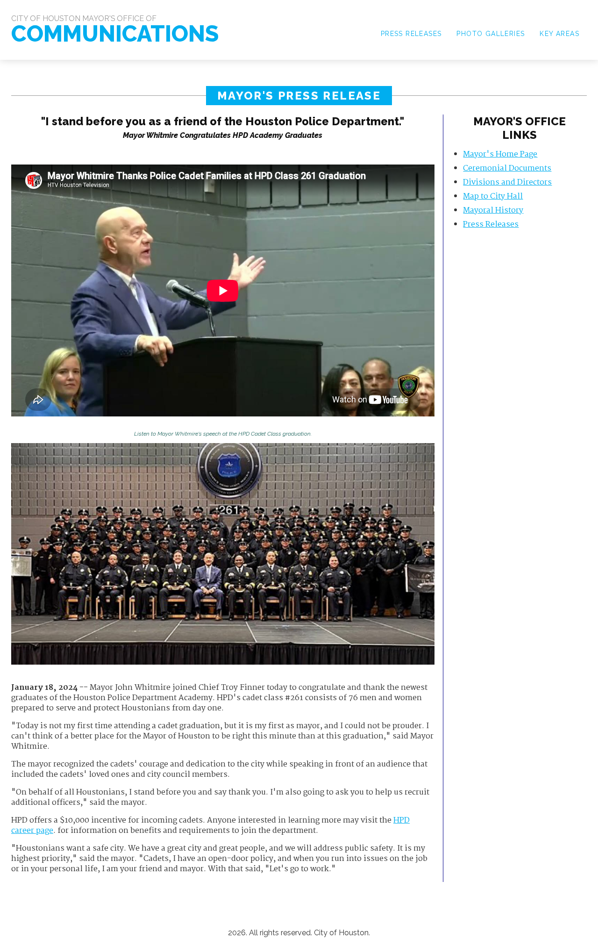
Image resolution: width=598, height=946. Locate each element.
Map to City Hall (493, 196)
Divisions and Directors (507, 182)
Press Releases (411, 33)
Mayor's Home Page (500, 154)
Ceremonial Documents (507, 168)
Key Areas (559, 33)
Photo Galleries (490, 33)
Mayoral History (493, 210)
